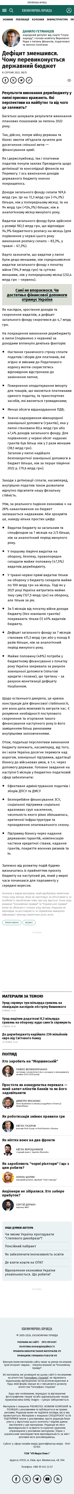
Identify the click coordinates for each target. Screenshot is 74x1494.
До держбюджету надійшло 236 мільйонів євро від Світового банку (35, 1036)
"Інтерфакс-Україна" (36, 1377)
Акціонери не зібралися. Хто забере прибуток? (33, 1193)
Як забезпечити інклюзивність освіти (34, 1254)
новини (8, 19)
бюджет (29, 922)
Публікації (22, 19)
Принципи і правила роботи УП (37, 1355)
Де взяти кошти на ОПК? (24, 1262)
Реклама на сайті (28, 1342)
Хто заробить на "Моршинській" (30, 1061)
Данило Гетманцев (38, 31)
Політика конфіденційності (37, 1346)
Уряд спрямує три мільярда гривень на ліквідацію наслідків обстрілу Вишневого (34, 1005)
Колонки (38, 19)
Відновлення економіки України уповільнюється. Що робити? (30, 1272)
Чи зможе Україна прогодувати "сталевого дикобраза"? (29, 1236)
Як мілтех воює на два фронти (28, 1140)
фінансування (12, 922)
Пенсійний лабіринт (20, 1246)
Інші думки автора (19, 1227)
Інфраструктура (57, 19)
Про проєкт (49, 1342)
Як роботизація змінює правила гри (33, 1116)
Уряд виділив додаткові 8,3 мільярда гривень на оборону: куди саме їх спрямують (36, 1021)
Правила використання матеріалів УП (37, 1351)
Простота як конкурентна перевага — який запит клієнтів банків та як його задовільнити (34, 1089)
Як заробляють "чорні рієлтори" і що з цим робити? (35, 1165)
